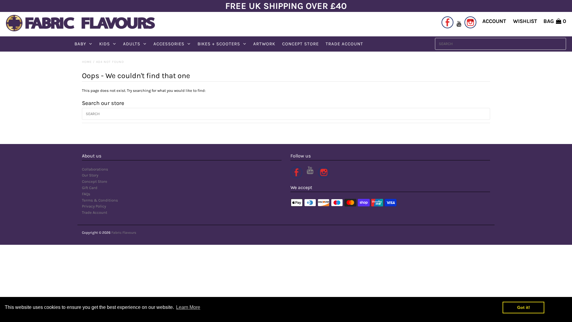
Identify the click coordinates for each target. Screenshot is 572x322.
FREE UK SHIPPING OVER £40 (286, 6)
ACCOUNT (494, 21)
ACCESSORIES (168, 44)
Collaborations (95, 169)
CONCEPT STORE (300, 44)
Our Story (90, 175)
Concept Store (94, 181)
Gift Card (89, 187)
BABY (80, 44)
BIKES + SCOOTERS (219, 44)
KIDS (104, 44)
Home (87, 62)
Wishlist (525, 21)
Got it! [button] (523, 307)
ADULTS (131, 44)
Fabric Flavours (123, 232)
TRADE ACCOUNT (344, 44)
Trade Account (94, 212)
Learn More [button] (188, 307)
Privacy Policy (94, 206)
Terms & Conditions (100, 200)
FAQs (86, 194)
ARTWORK (264, 44)
